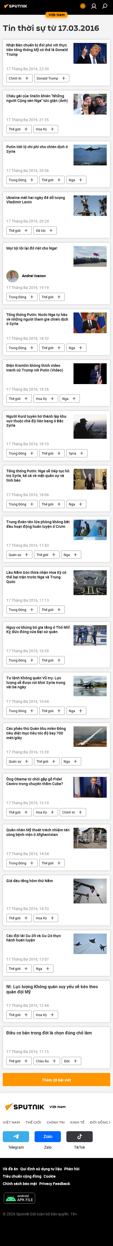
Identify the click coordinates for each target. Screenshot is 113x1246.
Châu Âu (42, 1061)
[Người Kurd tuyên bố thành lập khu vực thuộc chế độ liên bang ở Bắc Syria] (90, 426)
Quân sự (15, 554)
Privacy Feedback (54, 1183)
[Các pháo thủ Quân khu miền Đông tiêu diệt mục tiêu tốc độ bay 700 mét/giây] (90, 736)
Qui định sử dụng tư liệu (41, 1168)
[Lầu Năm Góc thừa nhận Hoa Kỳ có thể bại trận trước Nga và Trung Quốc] (90, 582)
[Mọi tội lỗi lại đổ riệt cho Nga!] (90, 256)
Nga (72, 180)
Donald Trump (47, 78)
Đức (67, 1061)
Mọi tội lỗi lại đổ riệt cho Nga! (31, 248)
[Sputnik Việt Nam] (16, 8)
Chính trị (15, 78)
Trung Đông (17, 180)
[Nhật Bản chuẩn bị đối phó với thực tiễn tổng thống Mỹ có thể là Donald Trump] (90, 53)
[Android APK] (19, 1199)
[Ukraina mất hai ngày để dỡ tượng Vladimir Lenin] (90, 205)
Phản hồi (72, 1168)
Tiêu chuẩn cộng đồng (22, 1176)
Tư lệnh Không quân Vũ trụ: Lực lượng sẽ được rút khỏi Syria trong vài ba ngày (35, 683)
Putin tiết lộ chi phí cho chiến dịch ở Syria (37, 149)
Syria (72, 453)
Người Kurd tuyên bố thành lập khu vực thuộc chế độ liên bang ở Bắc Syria (36, 421)
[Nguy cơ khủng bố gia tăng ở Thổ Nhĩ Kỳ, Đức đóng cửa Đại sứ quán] (90, 635)
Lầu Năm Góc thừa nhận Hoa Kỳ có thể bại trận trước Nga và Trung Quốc (36, 577)
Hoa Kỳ (41, 129)
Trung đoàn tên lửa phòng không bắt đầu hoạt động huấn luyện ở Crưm (38, 524)
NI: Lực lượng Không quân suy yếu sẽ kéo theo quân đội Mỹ (52, 989)
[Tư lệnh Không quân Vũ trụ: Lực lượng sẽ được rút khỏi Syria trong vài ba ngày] (90, 686)
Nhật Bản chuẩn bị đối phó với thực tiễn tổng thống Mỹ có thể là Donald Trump (37, 50)
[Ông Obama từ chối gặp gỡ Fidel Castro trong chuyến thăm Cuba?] (90, 787)
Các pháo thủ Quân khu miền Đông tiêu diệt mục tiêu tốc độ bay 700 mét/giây (36, 733)
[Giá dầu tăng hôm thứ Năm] (90, 891)
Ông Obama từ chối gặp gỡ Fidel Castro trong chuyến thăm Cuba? (34, 781)
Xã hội (41, 230)
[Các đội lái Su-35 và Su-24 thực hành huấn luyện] (90, 944)
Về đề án (10, 1168)
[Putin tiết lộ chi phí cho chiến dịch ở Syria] (90, 155)
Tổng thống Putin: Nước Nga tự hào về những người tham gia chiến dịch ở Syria (37, 319)
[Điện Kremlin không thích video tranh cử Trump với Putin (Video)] (90, 373)
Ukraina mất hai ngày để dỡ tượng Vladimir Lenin (35, 200)
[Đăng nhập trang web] (93, 6)
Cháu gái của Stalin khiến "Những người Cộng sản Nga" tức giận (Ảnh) (37, 98)
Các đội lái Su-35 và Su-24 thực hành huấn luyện (33, 938)
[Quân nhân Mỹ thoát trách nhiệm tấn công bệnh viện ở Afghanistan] (90, 838)
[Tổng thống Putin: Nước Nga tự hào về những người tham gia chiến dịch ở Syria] (90, 322)
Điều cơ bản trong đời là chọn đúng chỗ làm (49, 1033)
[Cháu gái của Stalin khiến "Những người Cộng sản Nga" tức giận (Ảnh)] (90, 104)
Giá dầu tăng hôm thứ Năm (29, 881)
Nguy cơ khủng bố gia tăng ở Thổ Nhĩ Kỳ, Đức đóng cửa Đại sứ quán (38, 629)
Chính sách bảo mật (20, 1183)
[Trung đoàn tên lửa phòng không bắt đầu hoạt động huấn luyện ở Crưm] (90, 530)
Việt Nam (11, 1122)
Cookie (50, 1176)
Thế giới (15, 129)
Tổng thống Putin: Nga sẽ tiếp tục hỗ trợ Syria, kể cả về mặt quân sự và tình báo (37, 476)
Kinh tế (77, 1122)
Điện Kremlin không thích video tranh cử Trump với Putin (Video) (34, 368)
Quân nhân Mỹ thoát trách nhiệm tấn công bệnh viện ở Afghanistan (38, 832)
